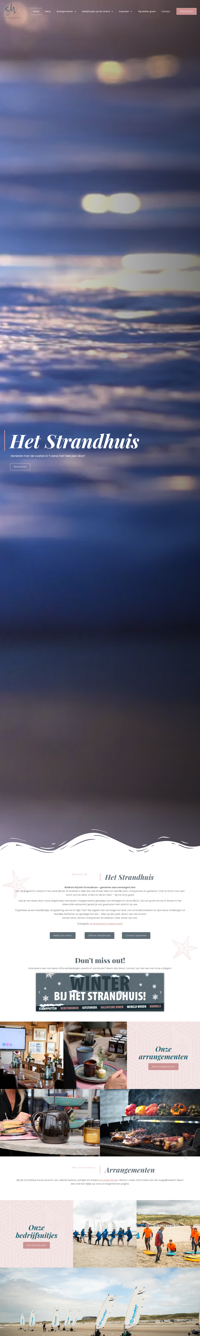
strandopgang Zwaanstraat (106, 923)
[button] (39, 992)
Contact (165, 11)
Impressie (124, 11)
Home (36, 11)
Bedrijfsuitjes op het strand (96, 11)
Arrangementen (65, 11)
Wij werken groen (147, 11)
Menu (48, 11)
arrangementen (109, 1180)
